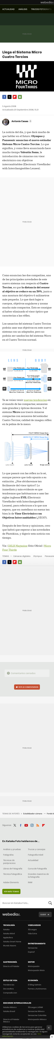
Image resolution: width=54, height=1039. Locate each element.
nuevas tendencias (35, 400)
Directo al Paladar (11, 966)
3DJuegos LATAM (35, 1007)
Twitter (9, 97)
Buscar (50, 902)
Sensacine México (36, 1011)
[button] (21, 121)
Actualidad (33, 860)
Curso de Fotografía (37, 868)
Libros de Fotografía (12, 868)
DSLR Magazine (18, 545)
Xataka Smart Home (12, 941)
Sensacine (32, 947)
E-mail (20, 97)
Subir (43, 914)
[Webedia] (47, 2)
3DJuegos (32, 929)
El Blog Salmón (34, 984)
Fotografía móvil (35, 854)
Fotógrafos (8, 854)
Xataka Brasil (9, 1011)
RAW (30, 882)
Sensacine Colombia (37, 1015)
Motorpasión (33, 966)
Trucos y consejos (36, 849)
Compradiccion (10, 992)
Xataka (6, 929)
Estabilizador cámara (33, 813)
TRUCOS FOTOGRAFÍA (41, 9)
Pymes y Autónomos (37, 988)
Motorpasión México (37, 1019)
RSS (37, 824)
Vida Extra (32, 933)
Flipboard (15, 97)
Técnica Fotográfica (12, 873)
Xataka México (10, 1007)
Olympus (37, 556)
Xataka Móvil (9, 933)
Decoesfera (8, 988)
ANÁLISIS (22, 9)
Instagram (32, 824)
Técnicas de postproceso (9, 861)
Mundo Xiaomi (9, 945)
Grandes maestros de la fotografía (38, 875)
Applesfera (8, 937)
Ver (28, 687)
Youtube (26, 824)
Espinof (31, 951)
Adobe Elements (11, 882)
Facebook (4, 97)
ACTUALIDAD (8, 9)
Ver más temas (11, 891)
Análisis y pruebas (12, 849)
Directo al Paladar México (11, 1020)
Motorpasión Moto (36, 970)
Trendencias (8, 984)
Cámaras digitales (22, 556)
